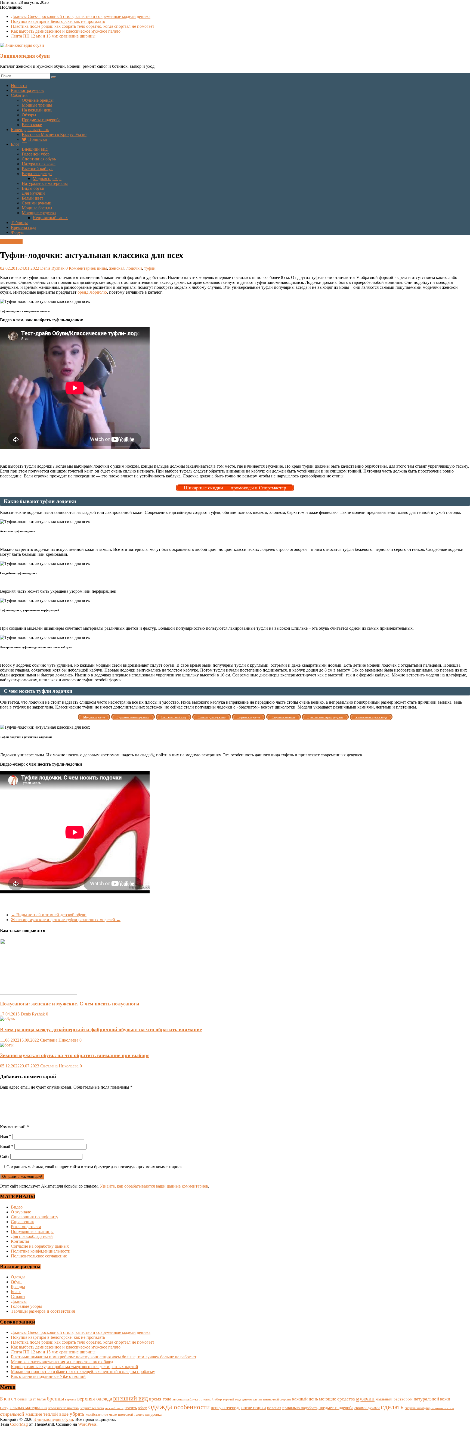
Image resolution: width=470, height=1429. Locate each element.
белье (41, 1399)
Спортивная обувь (39, 159)
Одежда (18, 1277)
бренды (55, 1399)
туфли (150, 268)
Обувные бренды (38, 100)
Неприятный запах (50, 217)
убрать (77, 1414)
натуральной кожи (432, 1399)
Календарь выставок (30, 129)
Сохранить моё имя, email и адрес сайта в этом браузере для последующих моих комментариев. (95, 1166)
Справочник (22, 1221)
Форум (17, 232)
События (19, 95)
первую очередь (225, 1407)
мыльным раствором (394, 1399)
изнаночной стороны (277, 1399)
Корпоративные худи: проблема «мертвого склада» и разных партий (74, 1366)
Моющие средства (39, 212)
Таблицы (19, 222)
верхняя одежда (94, 1399)
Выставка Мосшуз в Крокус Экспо (54, 134)
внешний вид (130, 1398)
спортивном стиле (442, 1408)
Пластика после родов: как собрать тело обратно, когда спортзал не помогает (82, 26)
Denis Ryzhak (53, 268)
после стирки (253, 1407)
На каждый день (37, 110)
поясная (274, 1407)
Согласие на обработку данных (40, 1246)
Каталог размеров (27, 90)
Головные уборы (26, 1306)
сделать (392, 1407)
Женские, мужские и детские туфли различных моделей (65, 919)
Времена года (23, 227)
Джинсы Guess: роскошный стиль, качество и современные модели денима (80, 16)
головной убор (210, 1399)
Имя (5, 1136)
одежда (160, 1406)
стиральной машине (21, 1414)
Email (6, 1146)
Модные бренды (37, 208)
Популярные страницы (32, 1231)
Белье (16, 1291)
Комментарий (14, 1126)
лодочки (134, 268)
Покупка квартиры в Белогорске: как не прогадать (58, 21)
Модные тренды (37, 105)
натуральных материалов (23, 1407)
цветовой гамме (131, 1414)
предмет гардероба (336, 1407)
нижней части (114, 1408)
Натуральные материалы (45, 183)
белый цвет (26, 1399)
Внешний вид (35, 149)
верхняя (70, 1399)
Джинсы (19, 1301)
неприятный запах (92, 1408)
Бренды (18, 1286)
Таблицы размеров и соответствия (43, 1311)
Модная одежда (47, 178)
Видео (17, 1207)
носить (131, 1407)
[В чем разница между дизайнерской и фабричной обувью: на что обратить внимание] (7, 1019)
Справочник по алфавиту (34, 1216)
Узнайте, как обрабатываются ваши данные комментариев (154, 1186)
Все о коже (32, 124)
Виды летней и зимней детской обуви (48, 914)
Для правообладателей (32, 1236)
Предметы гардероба (41, 119)
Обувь (16, 1281)
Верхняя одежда (37, 173)
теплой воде (56, 1414)
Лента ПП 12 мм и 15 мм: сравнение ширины (53, 36)
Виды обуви (33, 188)
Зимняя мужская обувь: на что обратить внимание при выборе (74, 1055)
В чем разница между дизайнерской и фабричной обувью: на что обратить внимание (101, 1029)
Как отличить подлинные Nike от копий (48, 1376)
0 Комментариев (81, 268)
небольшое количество (63, 1408)
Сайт (4, 1156)
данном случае (252, 1399)
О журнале (21, 1212)
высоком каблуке (185, 1399)
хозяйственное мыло (101, 1414)
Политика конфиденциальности (40, 1251)
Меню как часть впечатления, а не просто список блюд (62, 1361)
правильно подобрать (299, 1408)
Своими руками (36, 203)
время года (160, 1399)
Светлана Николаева (59, 1040)
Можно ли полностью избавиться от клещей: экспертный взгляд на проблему (83, 1371)
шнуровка (153, 1414)
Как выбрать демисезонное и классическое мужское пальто (65, 31)
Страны (18, 1296)
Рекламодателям (26, 1226)
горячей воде (232, 1399)
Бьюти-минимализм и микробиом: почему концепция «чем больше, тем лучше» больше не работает (103, 1357)
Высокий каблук (37, 168)
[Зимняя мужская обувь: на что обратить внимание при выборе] (7, 1045)
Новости (19, 85)
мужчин (365, 1399)
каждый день (305, 1399)
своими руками (367, 1408)
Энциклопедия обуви (25, 56)
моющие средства (337, 1399)
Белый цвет (32, 198)
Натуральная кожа (38, 163)
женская (116, 268)
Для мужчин (33, 193)
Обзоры (29, 115)
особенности (192, 1407)
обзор (142, 1408)
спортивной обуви (417, 1408)
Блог (15, 144)
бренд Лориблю (92, 292)
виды (102, 268)
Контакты (20, 1241)
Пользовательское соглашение (39, 1256)
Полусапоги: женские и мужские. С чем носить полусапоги (69, 1003)
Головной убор (36, 154)
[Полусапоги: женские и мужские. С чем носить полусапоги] (38, 993)
